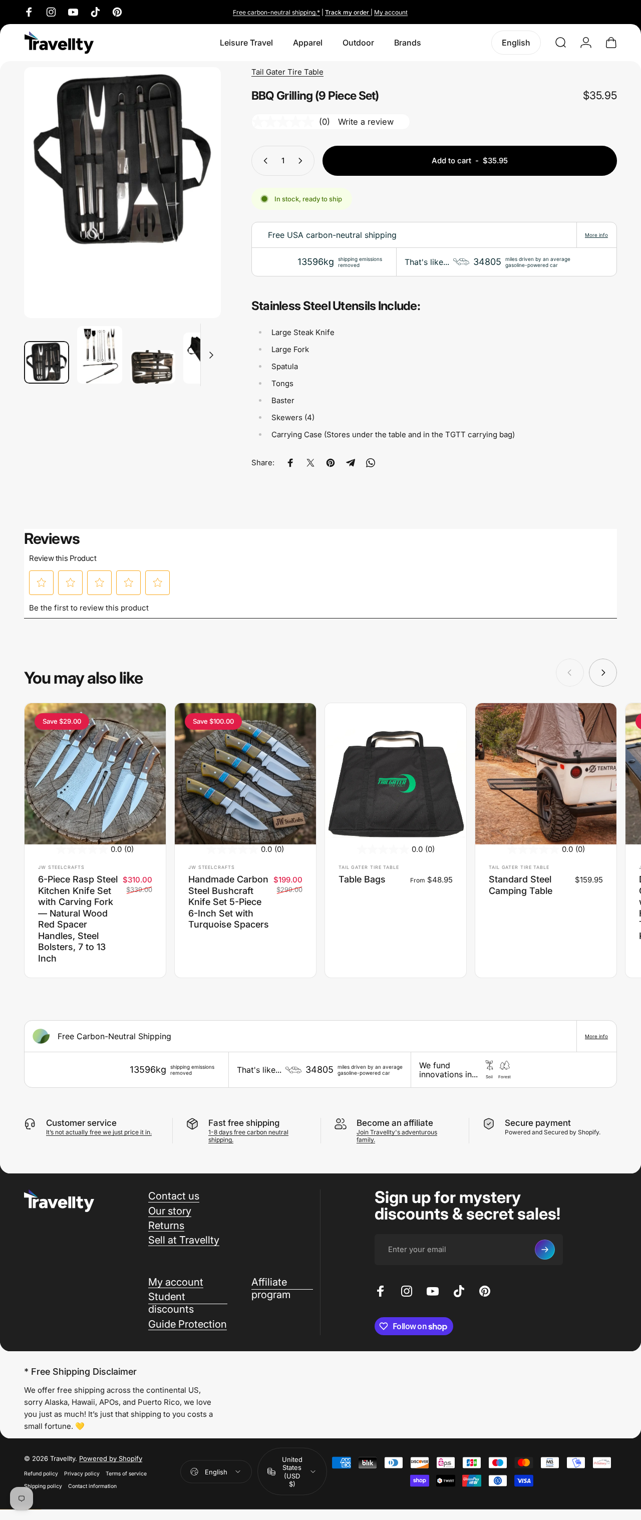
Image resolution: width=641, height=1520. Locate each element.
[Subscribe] (545, 1250)
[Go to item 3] (152, 367)
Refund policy (41, 1473)
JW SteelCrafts (61, 867)
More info (596, 235)
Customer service (81, 1123)
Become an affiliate (395, 1123)
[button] (41, 582)
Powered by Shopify (110, 1458)
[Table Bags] (395, 773)
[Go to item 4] (205, 358)
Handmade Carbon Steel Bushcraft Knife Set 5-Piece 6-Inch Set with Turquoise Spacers (228, 902)
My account (391, 12)
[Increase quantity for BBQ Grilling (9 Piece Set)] (302, 160)
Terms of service (126, 1473)
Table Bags (362, 879)
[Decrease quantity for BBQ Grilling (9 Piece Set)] (263, 160)
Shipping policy (43, 1485)
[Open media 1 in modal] (122, 192)
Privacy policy (82, 1473)
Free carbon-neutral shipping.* (276, 12)
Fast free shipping (243, 1123)
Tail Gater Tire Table (287, 72)
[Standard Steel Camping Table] (545, 773)
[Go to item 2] (99, 355)
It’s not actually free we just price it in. (99, 1132)
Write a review (366, 122)
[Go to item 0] (46, 362)
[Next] (195, 209)
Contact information (92, 1485)
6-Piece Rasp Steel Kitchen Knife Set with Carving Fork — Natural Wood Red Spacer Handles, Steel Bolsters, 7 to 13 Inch (78, 919)
